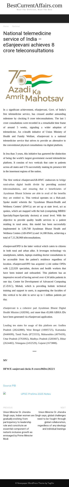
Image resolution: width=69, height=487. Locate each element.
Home (6, 26)
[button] (64, 18)
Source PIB (9, 385)
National (16, 26)
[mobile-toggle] (5, 18)
